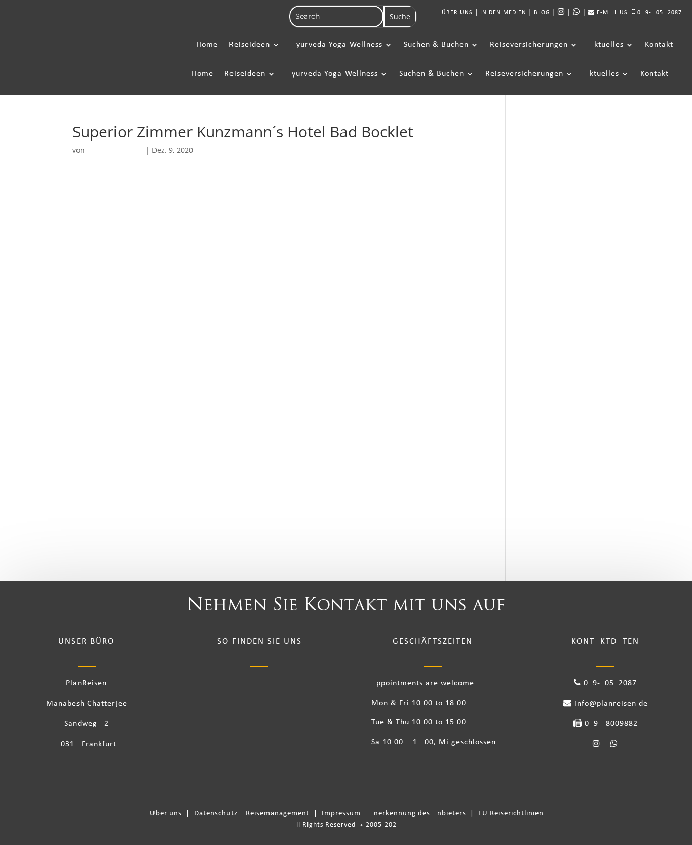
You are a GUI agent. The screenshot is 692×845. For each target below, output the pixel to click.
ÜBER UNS (457, 13)
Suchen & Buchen (436, 45)
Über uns (168, 813)
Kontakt (659, 45)
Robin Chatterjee (115, 150)
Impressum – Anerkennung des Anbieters (395, 813)
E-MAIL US (611, 13)
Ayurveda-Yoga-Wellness (336, 45)
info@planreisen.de (610, 704)
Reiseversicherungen (529, 45)
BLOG (542, 13)
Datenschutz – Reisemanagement (254, 813)
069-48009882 (610, 724)
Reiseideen (249, 45)
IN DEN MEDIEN (503, 13)
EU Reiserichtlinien (511, 813)
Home (207, 45)
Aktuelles (606, 45)
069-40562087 (658, 13)
